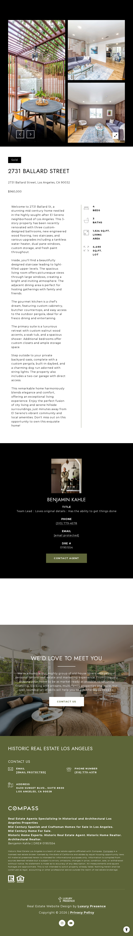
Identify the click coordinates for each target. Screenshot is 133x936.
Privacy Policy (82, 912)
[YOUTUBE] (71, 923)
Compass (108, 851)
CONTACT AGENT (66, 558)
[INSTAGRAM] (62, 923)
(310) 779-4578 (66, 523)
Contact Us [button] (66, 701)
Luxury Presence (92, 906)
